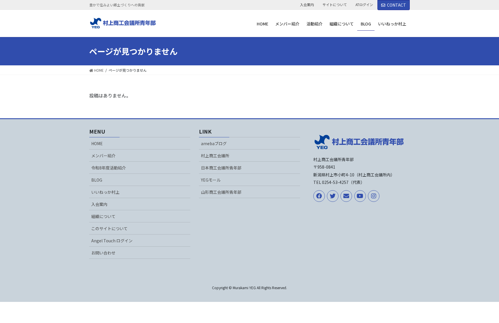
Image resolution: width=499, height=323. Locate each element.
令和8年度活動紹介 (108, 168)
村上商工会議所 (215, 155)
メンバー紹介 (103, 155)
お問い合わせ (103, 253)
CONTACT (396, 5)
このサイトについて (109, 228)
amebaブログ (214, 143)
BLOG (96, 180)
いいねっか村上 (105, 192)
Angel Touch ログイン (112, 240)
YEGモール (211, 180)
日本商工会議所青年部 (221, 168)
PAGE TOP (482, 307)
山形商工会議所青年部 (221, 192)
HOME (97, 143)
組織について (103, 216)
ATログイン (364, 4)
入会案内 (307, 4)
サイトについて (335, 4)
